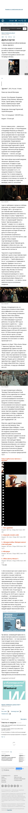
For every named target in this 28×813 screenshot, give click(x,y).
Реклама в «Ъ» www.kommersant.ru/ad (14, 9)
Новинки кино (4, 713)
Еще (2, 736)
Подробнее (9, 810)
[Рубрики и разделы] (25, 20)
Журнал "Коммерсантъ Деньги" (8, 33)
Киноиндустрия (15, 711)
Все (11, 751)
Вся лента (24, 719)
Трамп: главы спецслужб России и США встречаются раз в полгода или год (13, 725)
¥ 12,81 (14, 24)
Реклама (3, 780)
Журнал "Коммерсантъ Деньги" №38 (10, 704)
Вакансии (3, 782)
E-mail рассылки (18, 780)
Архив (2, 777)
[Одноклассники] (12, 786)
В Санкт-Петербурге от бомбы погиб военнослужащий (13, 732)
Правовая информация (19, 778)
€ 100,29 (9, 24)
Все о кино (4, 711)
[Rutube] (15, 786)
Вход (19, 20)
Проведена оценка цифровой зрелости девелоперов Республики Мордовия (8, 759)
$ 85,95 (4, 24)
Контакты (3, 778)
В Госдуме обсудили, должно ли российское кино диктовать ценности (12, 729)
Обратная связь (18, 777)
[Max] (18, 786)
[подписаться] (8, 711)
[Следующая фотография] (26, 67)
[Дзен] (9, 786)
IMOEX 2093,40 (21, 24)
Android (16, 775)
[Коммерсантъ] (2, 20)
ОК (24, 29)
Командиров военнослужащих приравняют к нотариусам (13, 734)
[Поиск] (22, 20)
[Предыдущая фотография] (1, 67)
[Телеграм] (2, 786)
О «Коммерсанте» (5, 775)
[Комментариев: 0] (6, 37)
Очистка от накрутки (11, 723)
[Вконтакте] (6, 786)
